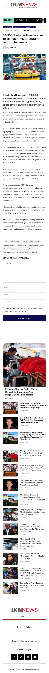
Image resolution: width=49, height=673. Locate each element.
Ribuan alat (7, 113)
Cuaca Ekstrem (34, 241)
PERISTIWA (30, 27)
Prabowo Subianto (22, 252)
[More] (38, 333)
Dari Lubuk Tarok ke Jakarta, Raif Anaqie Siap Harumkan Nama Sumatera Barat (32, 420)
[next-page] (8, 598)
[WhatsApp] (31, 85)
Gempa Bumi (22, 245)
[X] (19, 85)
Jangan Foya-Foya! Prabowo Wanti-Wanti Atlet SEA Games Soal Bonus (32, 585)
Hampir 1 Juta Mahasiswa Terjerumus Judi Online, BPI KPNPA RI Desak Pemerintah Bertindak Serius (32, 571)
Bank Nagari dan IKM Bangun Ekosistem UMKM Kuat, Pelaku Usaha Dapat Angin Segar (33, 405)
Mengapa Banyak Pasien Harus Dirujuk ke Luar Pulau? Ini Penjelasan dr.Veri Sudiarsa (21, 392)
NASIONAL (7, 27)
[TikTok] (21, 657)
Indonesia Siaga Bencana (11, 248)
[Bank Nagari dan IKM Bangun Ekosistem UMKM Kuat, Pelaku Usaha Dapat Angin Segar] (10, 408)
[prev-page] (4, 598)
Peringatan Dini (9, 252)
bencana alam (15, 241)
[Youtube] (35, 657)
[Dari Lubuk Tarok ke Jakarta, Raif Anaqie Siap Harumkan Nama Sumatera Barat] (10, 423)
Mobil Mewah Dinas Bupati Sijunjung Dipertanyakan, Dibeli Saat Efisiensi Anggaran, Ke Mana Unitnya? (32, 498)
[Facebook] (13, 85)
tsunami (22, 104)
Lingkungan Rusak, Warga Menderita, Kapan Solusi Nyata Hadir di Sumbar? (32, 512)
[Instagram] (14, 657)
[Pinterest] (25, 85)
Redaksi (13, 48)
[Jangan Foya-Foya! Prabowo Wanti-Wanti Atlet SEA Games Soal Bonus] (10, 588)
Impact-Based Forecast (36, 245)
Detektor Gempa (9, 245)
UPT (10, 119)
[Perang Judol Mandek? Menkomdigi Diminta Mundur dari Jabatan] (10, 559)
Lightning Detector (28, 248)
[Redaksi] (5, 48)
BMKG (32, 95)
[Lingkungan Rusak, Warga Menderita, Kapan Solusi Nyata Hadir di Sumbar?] (10, 514)
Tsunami (34, 252)
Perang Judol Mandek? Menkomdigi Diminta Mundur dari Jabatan (32, 556)
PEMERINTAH (19, 27)
